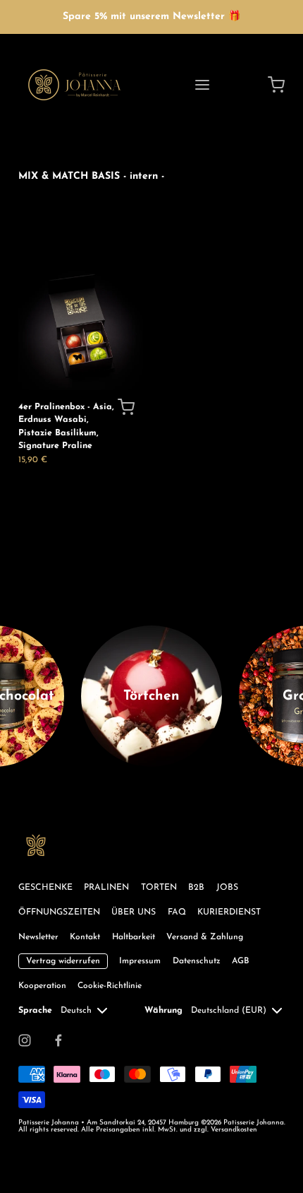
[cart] (277, 85)
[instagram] (25, 1040)
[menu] (202, 85)
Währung (163, 1010)
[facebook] (58, 1040)
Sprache (35, 1010)
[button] (126, 407)
